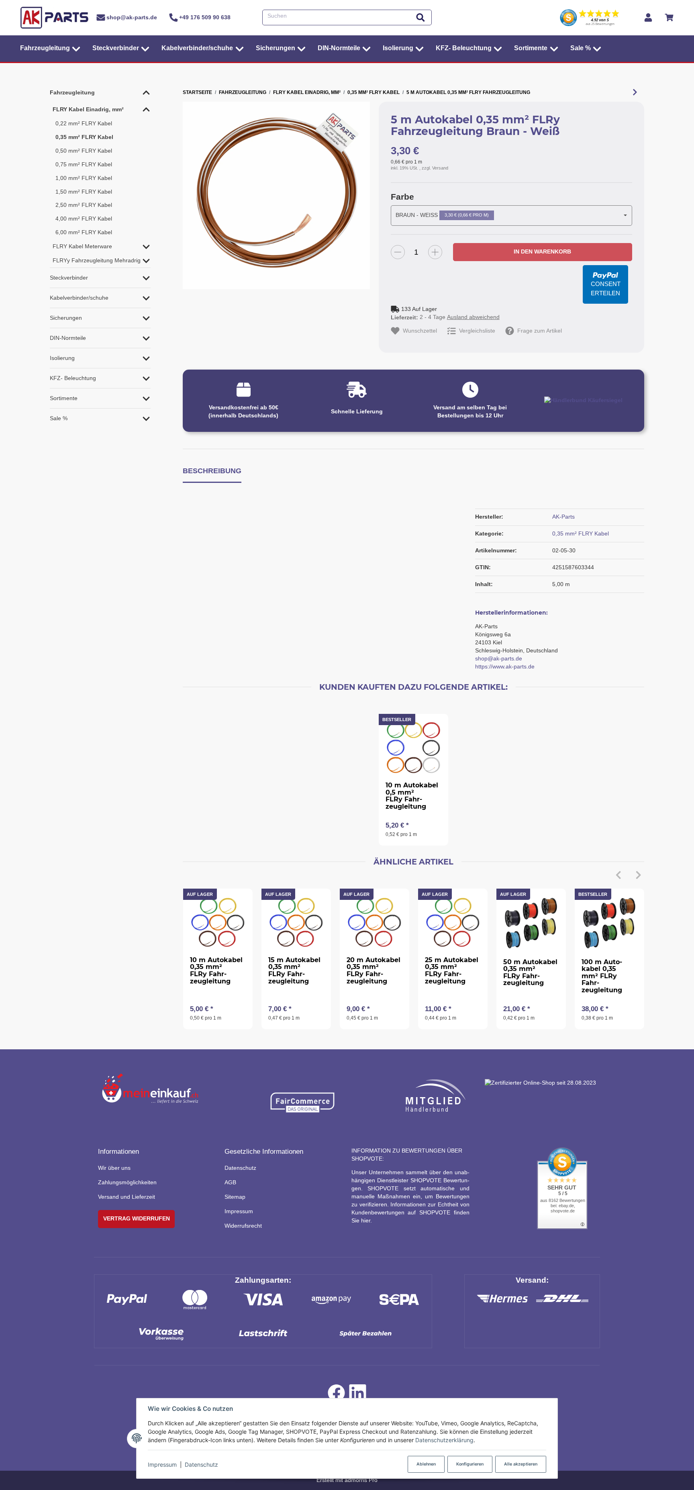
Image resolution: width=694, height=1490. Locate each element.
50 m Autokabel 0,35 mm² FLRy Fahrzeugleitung (530, 972)
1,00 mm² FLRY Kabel (83, 178)
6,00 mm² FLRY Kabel (83, 232)
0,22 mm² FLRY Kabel (83, 123)
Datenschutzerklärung (444, 1440)
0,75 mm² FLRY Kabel (83, 164)
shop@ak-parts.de (498, 658)
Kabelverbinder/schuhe (79, 297)
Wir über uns (114, 1168)
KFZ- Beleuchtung (73, 378)
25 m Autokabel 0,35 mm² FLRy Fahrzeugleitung (451, 970)
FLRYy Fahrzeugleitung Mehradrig (97, 260)
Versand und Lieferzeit (126, 1197)
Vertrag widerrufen (136, 1218)
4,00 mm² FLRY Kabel (83, 218)
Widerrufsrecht (243, 1225)
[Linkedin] (357, 1395)
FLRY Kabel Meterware (82, 246)
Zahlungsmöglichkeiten (127, 1182)
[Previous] (618, 875)
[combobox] (511, 215)
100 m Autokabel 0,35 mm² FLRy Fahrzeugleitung (602, 976)
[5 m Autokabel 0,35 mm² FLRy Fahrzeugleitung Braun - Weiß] (276, 195)
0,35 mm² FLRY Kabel (580, 533)
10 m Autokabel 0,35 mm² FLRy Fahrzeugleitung (216, 970)
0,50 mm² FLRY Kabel (83, 150)
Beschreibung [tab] (212, 470)
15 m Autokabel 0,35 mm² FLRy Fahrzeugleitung (294, 970)
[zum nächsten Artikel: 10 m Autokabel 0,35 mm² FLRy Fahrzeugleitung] (634, 92)
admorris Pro (361, 1480)
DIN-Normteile (68, 338)
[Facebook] (336, 1395)
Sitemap (235, 1197)
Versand (440, 168)
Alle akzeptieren (520, 1464)
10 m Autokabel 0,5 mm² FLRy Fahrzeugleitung (412, 795)
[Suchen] (420, 17)
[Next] (638, 875)
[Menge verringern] (398, 252)
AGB (230, 1182)
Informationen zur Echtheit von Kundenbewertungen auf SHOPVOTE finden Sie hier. (410, 1212)
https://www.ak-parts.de (505, 666)
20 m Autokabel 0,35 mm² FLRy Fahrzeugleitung (373, 970)
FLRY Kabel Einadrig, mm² (88, 109)
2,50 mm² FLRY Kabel (83, 205)
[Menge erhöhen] (435, 252)
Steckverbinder (69, 277)
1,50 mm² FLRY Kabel (83, 191)
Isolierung (62, 358)
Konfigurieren (470, 1464)
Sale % (58, 418)
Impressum (162, 1464)
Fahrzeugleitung (72, 92)
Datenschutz (201, 1464)
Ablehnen (426, 1464)
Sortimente (64, 398)
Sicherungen (66, 318)
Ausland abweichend (473, 317)
